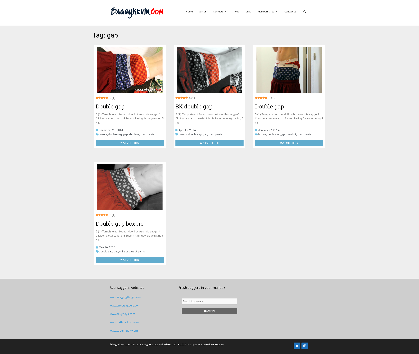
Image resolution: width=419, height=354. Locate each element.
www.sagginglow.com (124, 330)
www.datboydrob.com (124, 322)
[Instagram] (304, 346)
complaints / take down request (206, 344)
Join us (203, 11)
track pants (147, 134)
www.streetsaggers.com (125, 305)
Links (248, 11)
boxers (103, 134)
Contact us (290, 11)
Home (189, 11)
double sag (115, 134)
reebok (292, 134)
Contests (218, 11)
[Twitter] (297, 346)
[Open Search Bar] (304, 11)
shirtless (134, 134)
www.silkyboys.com (122, 314)
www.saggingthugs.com (125, 297)
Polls (236, 11)
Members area (266, 11)
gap (125, 134)
